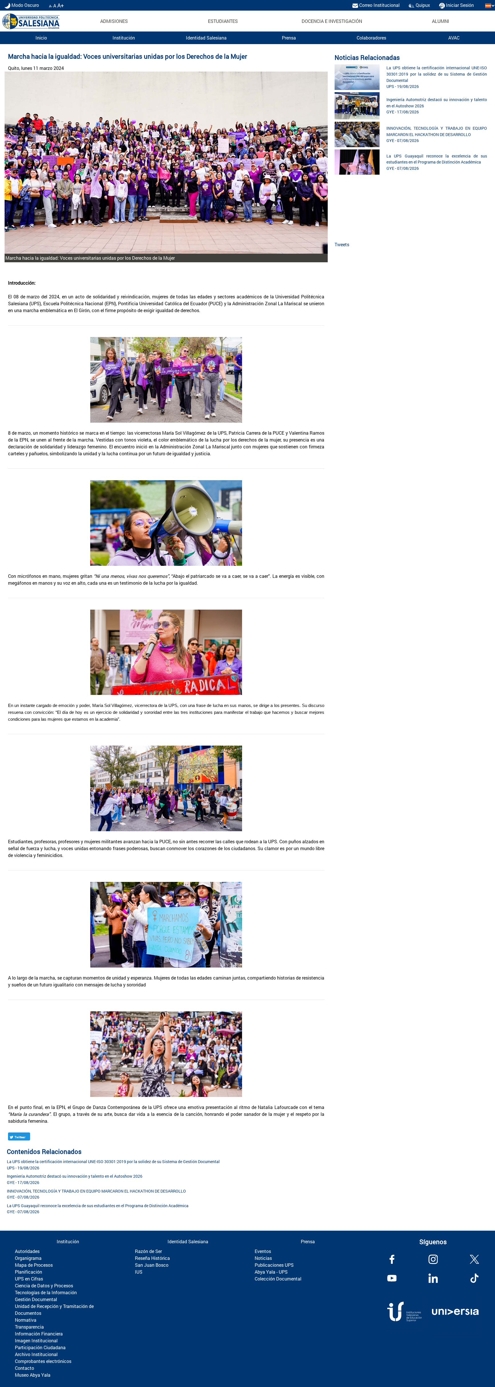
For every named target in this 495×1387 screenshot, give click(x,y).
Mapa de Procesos (34, 1265)
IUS (138, 1272)
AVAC (453, 38)
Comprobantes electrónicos (43, 1361)
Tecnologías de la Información (46, 1292)
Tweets (342, 244)
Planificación (28, 1272)
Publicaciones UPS (274, 1265)
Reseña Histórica (152, 1258)
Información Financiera (39, 1334)
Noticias (263, 1258)
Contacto (24, 1368)
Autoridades (27, 1251)
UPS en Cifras (29, 1279)
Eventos (263, 1251)
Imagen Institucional (36, 1340)
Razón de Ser (148, 1251)
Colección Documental (278, 1279)
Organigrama (28, 1258)
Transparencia (29, 1327)
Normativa (25, 1320)
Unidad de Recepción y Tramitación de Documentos (54, 1309)
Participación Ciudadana (40, 1347)
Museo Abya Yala (32, 1375)
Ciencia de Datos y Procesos (44, 1285)
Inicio (41, 38)
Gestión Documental (36, 1299)
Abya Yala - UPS (271, 1272)
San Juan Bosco (151, 1265)
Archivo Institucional (36, 1354)
